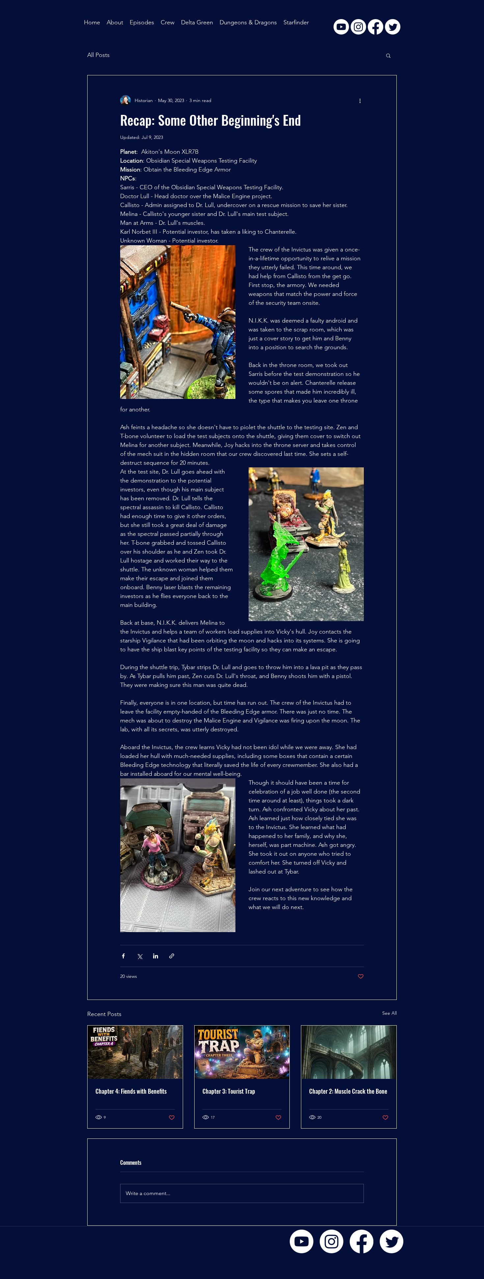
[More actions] (360, 100)
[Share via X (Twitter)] (139, 956)
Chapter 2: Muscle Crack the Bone (348, 1091)
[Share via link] (172, 956)
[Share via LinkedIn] (155, 956)
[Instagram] (331, 1241)
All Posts (98, 55)
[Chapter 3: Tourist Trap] (242, 1052)
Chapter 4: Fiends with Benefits (131, 1091)
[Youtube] (301, 1241)
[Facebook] (361, 1241)
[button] (388, 55)
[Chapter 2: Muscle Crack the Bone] (348, 1052)
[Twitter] (391, 1241)
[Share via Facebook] (123, 956)
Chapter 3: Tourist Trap (228, 1091)
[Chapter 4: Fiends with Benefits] (135, 1052)
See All (389, 1013)
